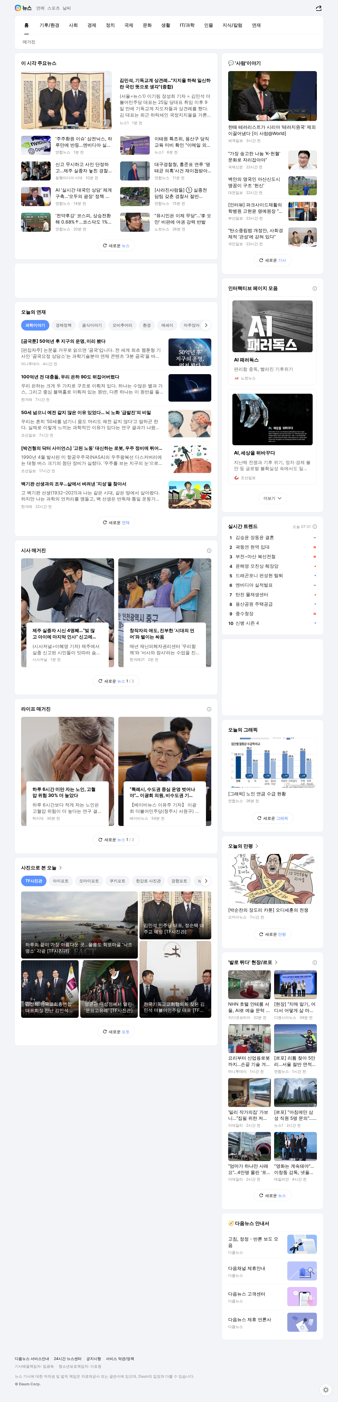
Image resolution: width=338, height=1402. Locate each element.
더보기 (269, 498)
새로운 (119, 245)
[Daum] (18, 8)
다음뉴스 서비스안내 (32, 1358)
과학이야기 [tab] (35, 325)
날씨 (67, 8)
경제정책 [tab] (64, 325)
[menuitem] (26, 25)
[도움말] (209, 551)
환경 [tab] (147, 325)
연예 (40, 8)
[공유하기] (318, 8)
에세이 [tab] (167, 325)
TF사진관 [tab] (33, 880)
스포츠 (53, 8)
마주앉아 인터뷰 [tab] (198, 325)
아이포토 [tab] (61, 880)
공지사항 (93, 1358)
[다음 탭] (206, 325)
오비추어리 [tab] (122, 325)
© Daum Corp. (28, 1384)
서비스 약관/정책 (120, 1358)
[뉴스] (27, 8)
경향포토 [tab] (179, 880)
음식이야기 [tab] (92, 325)
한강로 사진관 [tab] (148, 880)
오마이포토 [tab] (89, 880)
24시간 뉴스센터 (68, 1358)
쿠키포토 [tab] (117, 880)
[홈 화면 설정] (326, 1390)
